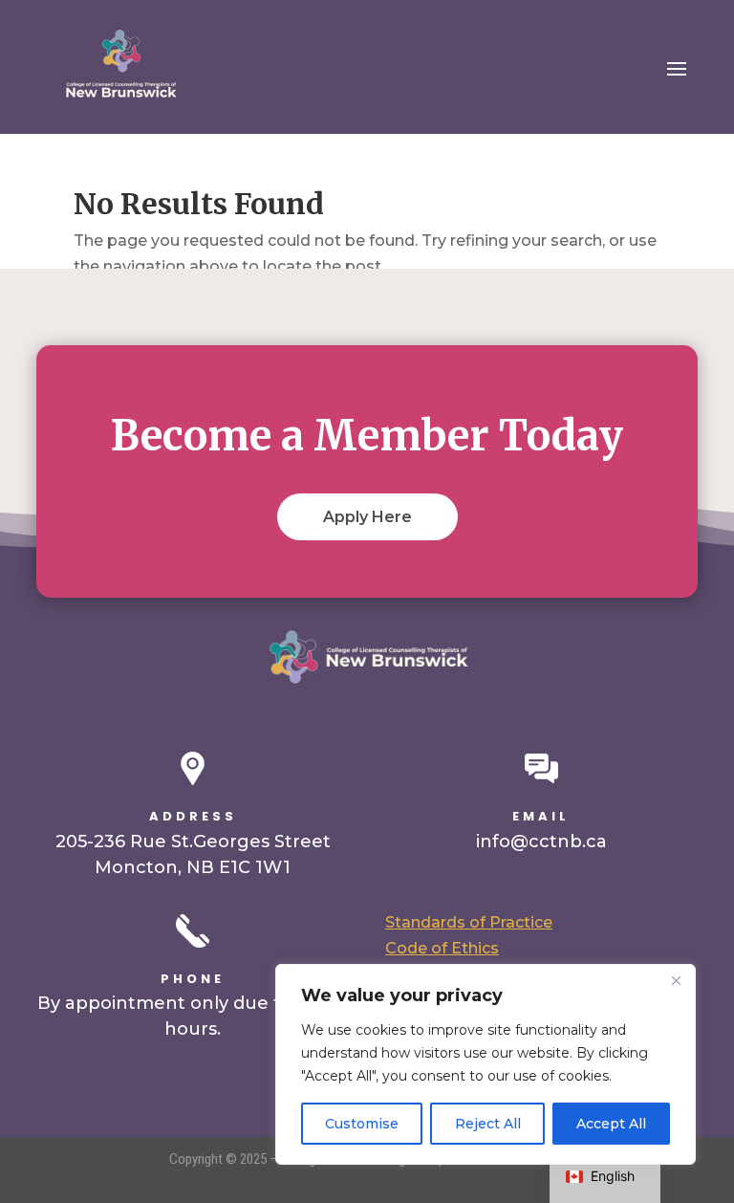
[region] (485, 1064)
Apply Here (367, 517)
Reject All (488, 1123)
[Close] (675, 980)
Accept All (611, 1123)
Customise (362, 1123)
